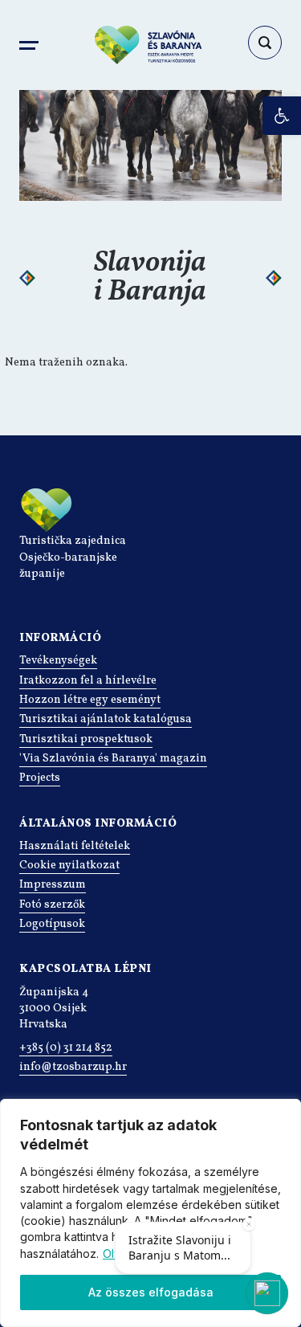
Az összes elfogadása (151, 1292)
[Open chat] (267, 1293)
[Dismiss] (248, 1224)
